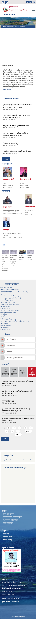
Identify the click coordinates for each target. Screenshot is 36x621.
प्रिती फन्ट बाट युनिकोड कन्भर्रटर (8, 319)
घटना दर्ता (6, 534)
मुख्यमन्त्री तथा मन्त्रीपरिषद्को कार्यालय (9, 289)
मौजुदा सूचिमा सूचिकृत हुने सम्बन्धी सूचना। (16, 125)
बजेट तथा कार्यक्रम (14, 372)
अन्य (5, 439)
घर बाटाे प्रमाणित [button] (11, 339)
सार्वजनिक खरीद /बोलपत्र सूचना (12, 517)
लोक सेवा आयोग (4, 317)
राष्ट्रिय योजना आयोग (5, 306)
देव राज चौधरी (7, 207)
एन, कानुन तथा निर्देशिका (10, 520)
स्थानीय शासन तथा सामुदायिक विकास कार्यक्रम (11, 298)
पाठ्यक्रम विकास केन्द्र (6, 325)
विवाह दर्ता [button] (9, 351)
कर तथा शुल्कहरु (8, 523)
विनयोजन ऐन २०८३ (8, 401)
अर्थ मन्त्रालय (3, 315)
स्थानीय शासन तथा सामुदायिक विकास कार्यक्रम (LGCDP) (14, 321)
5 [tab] (21, 61)
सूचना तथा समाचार (8, 514)
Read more (7, 89)
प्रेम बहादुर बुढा (30, 206)
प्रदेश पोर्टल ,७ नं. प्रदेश (6, 287)
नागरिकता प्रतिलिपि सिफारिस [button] (15, 358)
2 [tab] (14, 61)
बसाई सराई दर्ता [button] (11, 345)
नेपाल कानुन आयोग (5, 308)
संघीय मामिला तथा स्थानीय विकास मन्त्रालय (10, 296)
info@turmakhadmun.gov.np (11, 588)
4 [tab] (19, 61)
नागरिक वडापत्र (7, 540)
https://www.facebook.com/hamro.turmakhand (17, 460)
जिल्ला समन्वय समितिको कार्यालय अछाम (9, 310)
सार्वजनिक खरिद (23, 372)
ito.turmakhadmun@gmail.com (15, 585)
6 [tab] (23, 61)
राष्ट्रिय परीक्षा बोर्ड (4, 327)
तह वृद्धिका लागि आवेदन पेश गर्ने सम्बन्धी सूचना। (17, 151)
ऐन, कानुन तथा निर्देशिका (32, 372)
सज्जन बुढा (6, 230)
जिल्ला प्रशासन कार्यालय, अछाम (8, 313)
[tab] (18, 339)
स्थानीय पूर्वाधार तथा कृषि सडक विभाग (9, 304)
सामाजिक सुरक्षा (7, 537)
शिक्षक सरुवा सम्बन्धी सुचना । (12, 143)
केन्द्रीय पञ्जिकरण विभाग (6, 300)
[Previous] (2, 46)
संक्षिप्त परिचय (7, 65)
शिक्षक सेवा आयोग (4, 323)
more (6, 159)
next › (28, 431)
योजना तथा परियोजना (5, 372)
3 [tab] (16, 61)
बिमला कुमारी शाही (25, 179)
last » (18, 434)
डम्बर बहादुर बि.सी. (8, 179)
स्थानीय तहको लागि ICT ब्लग (7, 302)
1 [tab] (12, 61)
